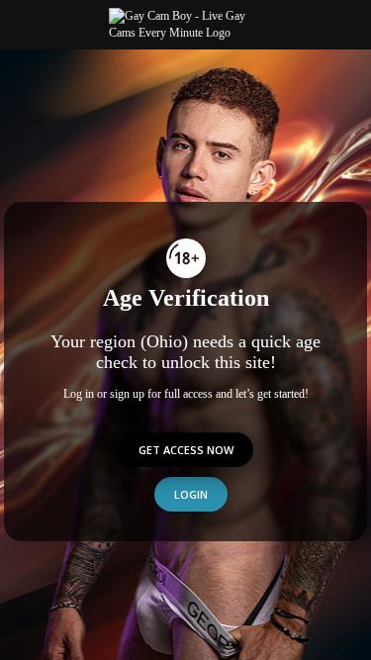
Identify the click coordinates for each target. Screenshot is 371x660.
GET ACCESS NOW (186, 449)
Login (191, 494)
